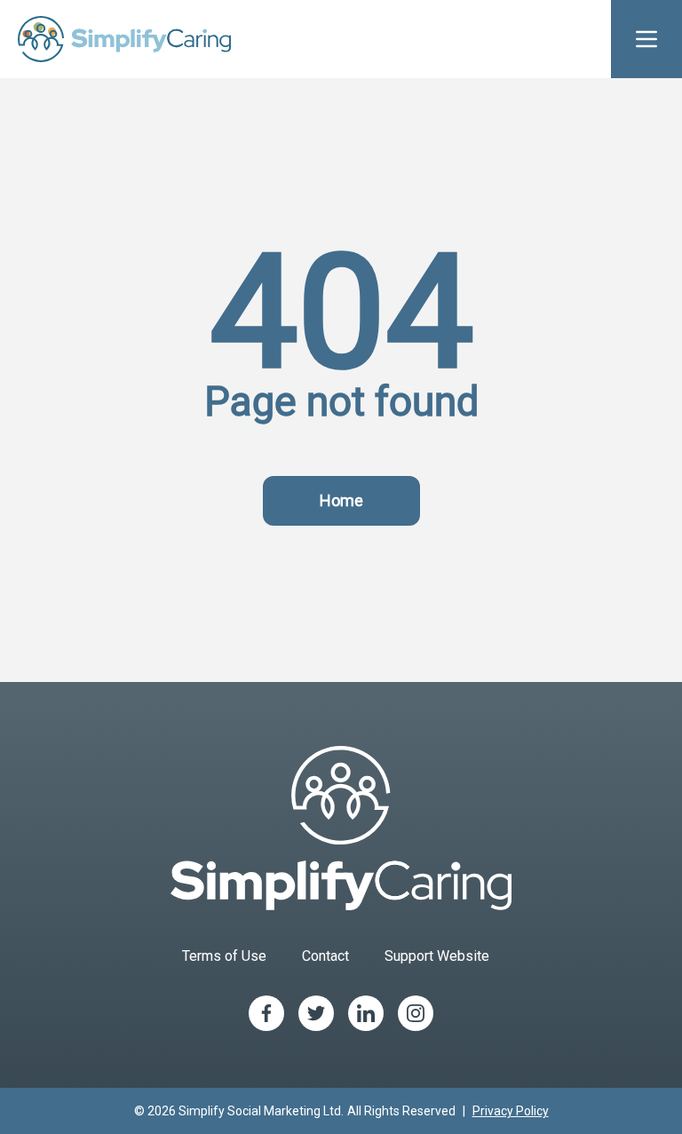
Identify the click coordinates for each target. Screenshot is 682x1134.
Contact (325, 956)
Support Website (437, 956)
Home (341, 500)
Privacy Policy (510, 1111)
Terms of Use (224, 956)
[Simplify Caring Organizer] (124, 39)
